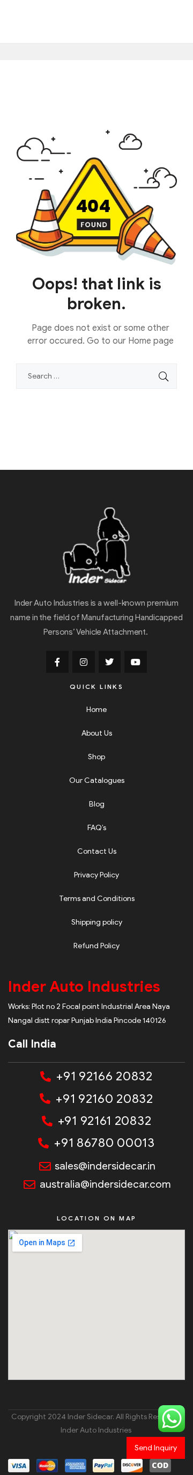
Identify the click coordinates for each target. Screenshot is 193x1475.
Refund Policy (96, 945)
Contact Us (96, 851)
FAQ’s (96, 827)
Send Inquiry (156, 1447)
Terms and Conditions (97, 898)
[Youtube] (135, 662)
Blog (97, 804)
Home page (151, 341)
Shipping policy (96, 922)
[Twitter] (110, 662)
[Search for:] (96, 376)
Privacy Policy (96, 875)
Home (96, 709)
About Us (96, 733)
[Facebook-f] (57, 662)
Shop (96, 756)
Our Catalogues (96, 780)
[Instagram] (83, 662)
